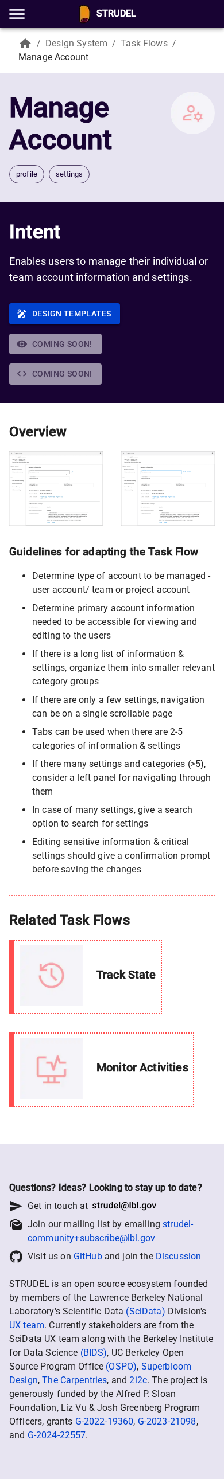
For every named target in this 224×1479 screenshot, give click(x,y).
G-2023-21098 (167, 1421)
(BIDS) (93, 1352)
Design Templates (71, 313)
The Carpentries (74, 1380)
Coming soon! (62, 344)
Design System (76, 43)
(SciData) (145, 1311)
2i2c (138, 1380)
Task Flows (144, 43)
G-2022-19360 (104, 1421)
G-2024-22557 (57, 1435)
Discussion (179, 1256)
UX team (26, 1325)
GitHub (88, 1256)
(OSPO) (121, 1366)
